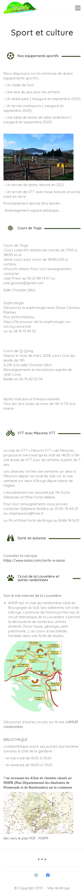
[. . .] (42, 861)
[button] (77, 8)
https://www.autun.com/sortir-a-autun (34, 560)
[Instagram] (36, 875)
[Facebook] (47, 875)
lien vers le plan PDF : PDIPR (26, 838)
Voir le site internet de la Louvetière (32, 595)
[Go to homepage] (21, 8)
